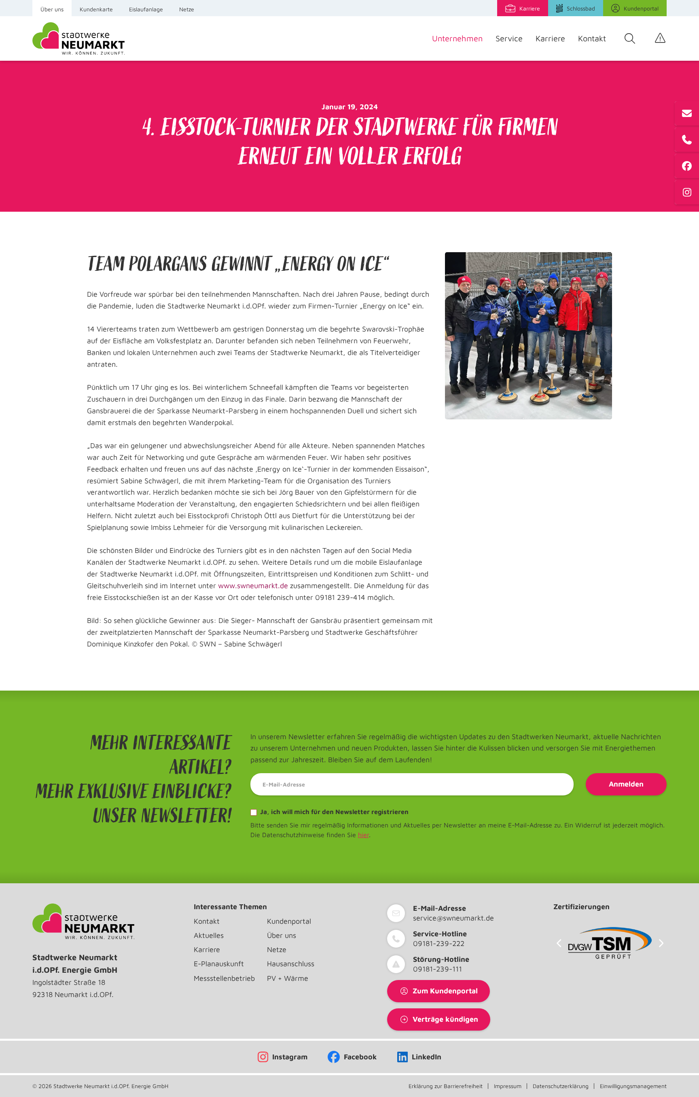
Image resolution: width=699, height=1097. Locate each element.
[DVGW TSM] (610, 943)
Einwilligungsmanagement (633, 1086)
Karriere (550, 38)
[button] (18, 1079)
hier (363, 834)
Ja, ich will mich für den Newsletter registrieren (333, 811)
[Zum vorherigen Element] (558, 943)
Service (509, 38)
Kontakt (592, 38)
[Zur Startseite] (78, 38)
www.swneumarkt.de (253, 585)
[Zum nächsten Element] (661, 943)
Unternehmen (457, 38)
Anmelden (626, 784)
